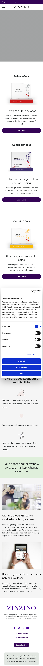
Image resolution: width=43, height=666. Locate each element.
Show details (31, 355)
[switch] (38, 333)
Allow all (21, 361)
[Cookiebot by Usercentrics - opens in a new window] (31, 291)
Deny (21, 373)
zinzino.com (21, 2)
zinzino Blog (23, 637)
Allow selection (21, 367)
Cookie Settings (21, 645)
